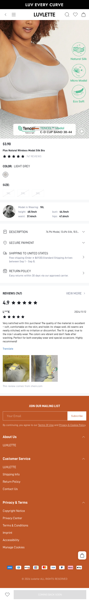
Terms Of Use (46, 425)
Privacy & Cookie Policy (72, 425)
